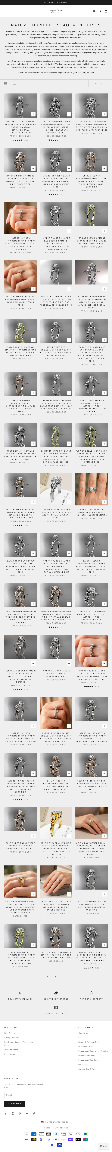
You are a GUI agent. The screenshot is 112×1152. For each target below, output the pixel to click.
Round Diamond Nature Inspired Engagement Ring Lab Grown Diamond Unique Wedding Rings (20, 455)
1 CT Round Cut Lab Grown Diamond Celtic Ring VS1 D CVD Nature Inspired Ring (56, 955)
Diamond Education (86, 1055)
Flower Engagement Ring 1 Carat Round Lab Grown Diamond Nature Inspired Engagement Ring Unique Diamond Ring (91, 456)
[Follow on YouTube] (27, 1113)
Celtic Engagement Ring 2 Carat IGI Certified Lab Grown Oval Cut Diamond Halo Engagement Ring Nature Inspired (20, 907)
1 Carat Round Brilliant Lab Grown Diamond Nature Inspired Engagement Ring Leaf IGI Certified (91, 406)
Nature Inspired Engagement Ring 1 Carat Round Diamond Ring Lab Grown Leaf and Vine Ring (20, 737)
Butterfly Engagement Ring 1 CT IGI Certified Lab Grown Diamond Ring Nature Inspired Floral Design (91, 302)
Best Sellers (9, 1033)
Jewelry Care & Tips (86, 1069)
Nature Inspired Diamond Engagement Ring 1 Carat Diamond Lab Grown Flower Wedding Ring (20, 513)
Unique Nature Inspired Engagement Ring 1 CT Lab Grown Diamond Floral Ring (56, 513)
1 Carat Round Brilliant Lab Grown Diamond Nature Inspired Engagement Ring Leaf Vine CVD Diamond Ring (56, 243)
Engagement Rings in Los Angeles (93, 1051)
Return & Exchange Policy (89, 1042)
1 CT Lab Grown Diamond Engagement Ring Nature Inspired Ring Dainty (92, 241)
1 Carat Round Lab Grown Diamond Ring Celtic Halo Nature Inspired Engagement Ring (91, 615)
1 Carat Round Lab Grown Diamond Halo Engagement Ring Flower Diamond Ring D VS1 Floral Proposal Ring (91, 126)
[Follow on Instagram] (12, 1113)
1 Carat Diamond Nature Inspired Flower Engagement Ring (56, 673)
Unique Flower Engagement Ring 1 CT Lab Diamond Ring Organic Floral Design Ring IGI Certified (91, 181)
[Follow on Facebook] (5, 1113)
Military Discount (85, 1046)
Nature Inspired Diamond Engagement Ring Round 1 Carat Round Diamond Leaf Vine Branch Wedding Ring (56, 404)
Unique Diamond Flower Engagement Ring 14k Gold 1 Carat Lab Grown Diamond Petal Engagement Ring (20, 127)
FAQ (80, 1037)
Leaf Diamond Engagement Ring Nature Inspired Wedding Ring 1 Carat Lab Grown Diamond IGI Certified (20, 617)
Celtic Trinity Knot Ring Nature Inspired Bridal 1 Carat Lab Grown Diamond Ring (91, 785)
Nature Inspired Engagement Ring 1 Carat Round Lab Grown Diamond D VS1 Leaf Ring (56, 351)
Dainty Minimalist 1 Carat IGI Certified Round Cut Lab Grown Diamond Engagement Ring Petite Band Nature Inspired (56, 456)
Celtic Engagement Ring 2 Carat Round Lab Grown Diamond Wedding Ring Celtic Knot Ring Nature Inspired (56, 848)
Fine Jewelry (9, 1054)
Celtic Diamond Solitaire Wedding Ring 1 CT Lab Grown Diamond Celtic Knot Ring (91, 906)
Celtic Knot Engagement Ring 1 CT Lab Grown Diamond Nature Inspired (20, 846)
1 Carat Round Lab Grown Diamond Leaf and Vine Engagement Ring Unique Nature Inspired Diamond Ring (20, 566)
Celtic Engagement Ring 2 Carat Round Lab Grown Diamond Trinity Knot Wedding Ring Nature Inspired (91, 848)
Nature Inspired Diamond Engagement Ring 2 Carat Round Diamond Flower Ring (20, 301)
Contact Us (83, 1033)
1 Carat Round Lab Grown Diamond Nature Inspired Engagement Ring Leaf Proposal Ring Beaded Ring (56, 301)
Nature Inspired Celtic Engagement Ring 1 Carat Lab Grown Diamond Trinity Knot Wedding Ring (91, 737)
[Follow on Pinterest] (20, 1113)
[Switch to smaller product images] (10, 83)
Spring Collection (11, 1037)
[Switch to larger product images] (5, 83)
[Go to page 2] (64, 977)
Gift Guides (83, 1064)
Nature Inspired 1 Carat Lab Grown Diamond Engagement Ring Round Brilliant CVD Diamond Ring (56, 181)
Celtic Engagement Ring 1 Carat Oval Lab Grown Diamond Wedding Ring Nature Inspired (56, 906)
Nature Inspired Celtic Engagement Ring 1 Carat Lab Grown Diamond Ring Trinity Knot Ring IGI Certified (20, 786)
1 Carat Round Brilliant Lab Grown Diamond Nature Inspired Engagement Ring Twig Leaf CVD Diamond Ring (56, 566)
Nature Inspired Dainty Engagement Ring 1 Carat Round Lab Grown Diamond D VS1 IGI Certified (56, 737)
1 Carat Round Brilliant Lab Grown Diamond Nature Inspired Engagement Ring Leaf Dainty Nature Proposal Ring (91, 354)
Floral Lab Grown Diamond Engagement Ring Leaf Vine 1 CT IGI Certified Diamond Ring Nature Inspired (21, 676)
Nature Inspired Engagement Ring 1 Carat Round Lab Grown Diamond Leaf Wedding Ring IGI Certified (20, 243)
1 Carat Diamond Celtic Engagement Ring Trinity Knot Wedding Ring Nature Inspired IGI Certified (91, 956)
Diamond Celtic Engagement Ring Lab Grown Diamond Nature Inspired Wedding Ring (56, 785)
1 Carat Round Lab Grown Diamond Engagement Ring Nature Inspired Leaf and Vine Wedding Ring (20, 351)
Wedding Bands (11, 1049)
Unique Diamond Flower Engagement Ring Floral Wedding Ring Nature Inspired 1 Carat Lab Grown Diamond (56, 127)
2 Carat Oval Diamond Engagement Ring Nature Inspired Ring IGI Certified (91, 512)
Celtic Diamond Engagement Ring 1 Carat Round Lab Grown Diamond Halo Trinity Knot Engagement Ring (20, 957)
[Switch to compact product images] (14, 83)
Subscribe (14, 1103)
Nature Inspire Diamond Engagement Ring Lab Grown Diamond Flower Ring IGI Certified (20, 180)
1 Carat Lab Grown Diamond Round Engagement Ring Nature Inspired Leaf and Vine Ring (21, 406)
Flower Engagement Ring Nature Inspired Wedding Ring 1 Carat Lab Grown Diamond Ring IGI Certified (56, 615)
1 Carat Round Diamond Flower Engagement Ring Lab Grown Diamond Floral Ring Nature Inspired (92, 675)
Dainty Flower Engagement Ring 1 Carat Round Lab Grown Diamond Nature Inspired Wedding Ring (91, 566)
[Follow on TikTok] (34, 1113)
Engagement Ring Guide (88, 1060)
